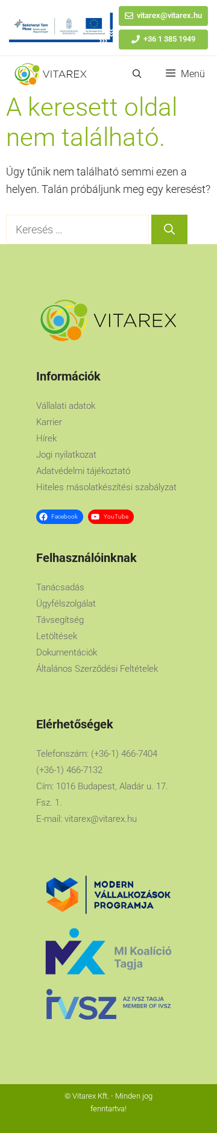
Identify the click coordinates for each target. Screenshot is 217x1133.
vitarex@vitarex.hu (169, 15)
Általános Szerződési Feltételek (97, 668)
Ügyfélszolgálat (66, 603)
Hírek (46, 438)
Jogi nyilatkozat (66, 454)
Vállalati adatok (65, 405)
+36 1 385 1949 (169, 38)
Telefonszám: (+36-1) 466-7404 (96, 753)
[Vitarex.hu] (50, 74)
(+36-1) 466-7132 (69, 770)
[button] (137, 74)
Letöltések (56, 636)
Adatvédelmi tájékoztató (83, 471)
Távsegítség (60, 619)
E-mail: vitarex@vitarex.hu (86, 818)
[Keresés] (169, 229)
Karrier (49, 422)
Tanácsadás (60, 587)
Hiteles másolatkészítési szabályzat (106, 487)
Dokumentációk (66, 652)
